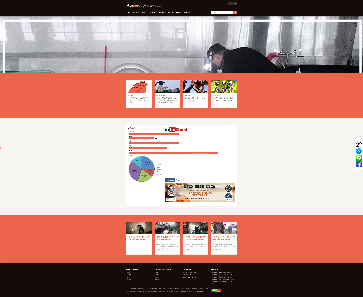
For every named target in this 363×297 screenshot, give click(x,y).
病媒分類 (153, 12)
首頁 (129, 12)
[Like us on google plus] (235, 3)
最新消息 (144, 12)
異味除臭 (170, 12)
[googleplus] (219, 291)
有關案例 (157, 277)
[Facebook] (213, 291)
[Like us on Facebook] (232, 3)
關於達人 (135, 12)
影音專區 (179, 12)
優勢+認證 (157, 279)
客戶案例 (161, 12)
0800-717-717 (187, 275)
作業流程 (129, 275)
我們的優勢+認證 (161, 95)
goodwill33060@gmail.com (190, 277)
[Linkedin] (216, 291)
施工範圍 (130, 95)
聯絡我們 (187, 12)
